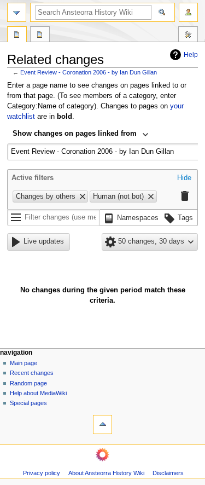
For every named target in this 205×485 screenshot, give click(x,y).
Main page (23, 363)
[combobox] (80, 134)
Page (17, 35)
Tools (188, 35)
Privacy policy (41, 473)
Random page (28, 383)
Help (191, 55)
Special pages (28, 403)
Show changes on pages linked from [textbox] (75, 133)
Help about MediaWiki (38, 393)
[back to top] (102, 424)
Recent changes (32, 372)
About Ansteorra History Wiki (106, 473)
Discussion (40, 35)
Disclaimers (168, 473)
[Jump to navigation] (16, 12)
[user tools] (188, 12)
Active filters (32, 178)
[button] (184, 178)
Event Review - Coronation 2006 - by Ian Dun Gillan (88, 72)
